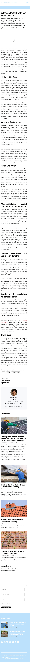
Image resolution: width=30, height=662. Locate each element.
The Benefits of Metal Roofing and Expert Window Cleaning (13, 486)
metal (8, 372)
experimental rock (16, 372)
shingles (4, 370)
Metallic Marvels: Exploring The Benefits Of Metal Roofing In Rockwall (17, 624)
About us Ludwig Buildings (12, 658)
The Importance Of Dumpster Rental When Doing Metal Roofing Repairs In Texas (17, 633)
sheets (10, 370)
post (4, 372)
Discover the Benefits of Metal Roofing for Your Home (12, 552)
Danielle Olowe (5, 27)
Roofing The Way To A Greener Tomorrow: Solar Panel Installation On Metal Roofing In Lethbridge (13, 439)
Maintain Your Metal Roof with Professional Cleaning (12, 520)
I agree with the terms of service (10, 603)
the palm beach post (19, 370)
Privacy (21, 658)
